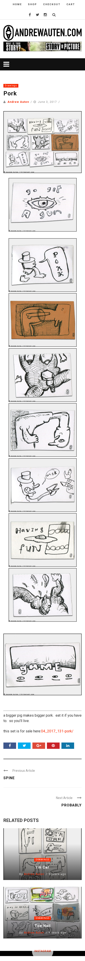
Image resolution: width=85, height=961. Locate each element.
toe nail (43, 926)
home (17, 4)
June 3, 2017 (48, 102)
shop (32, 4)
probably (71, 805)
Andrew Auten (18, 102)
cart (70, 4)
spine (9, 778)
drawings (11, 85)
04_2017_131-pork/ (57, 731)
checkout (51, 4)
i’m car (42, 867)
